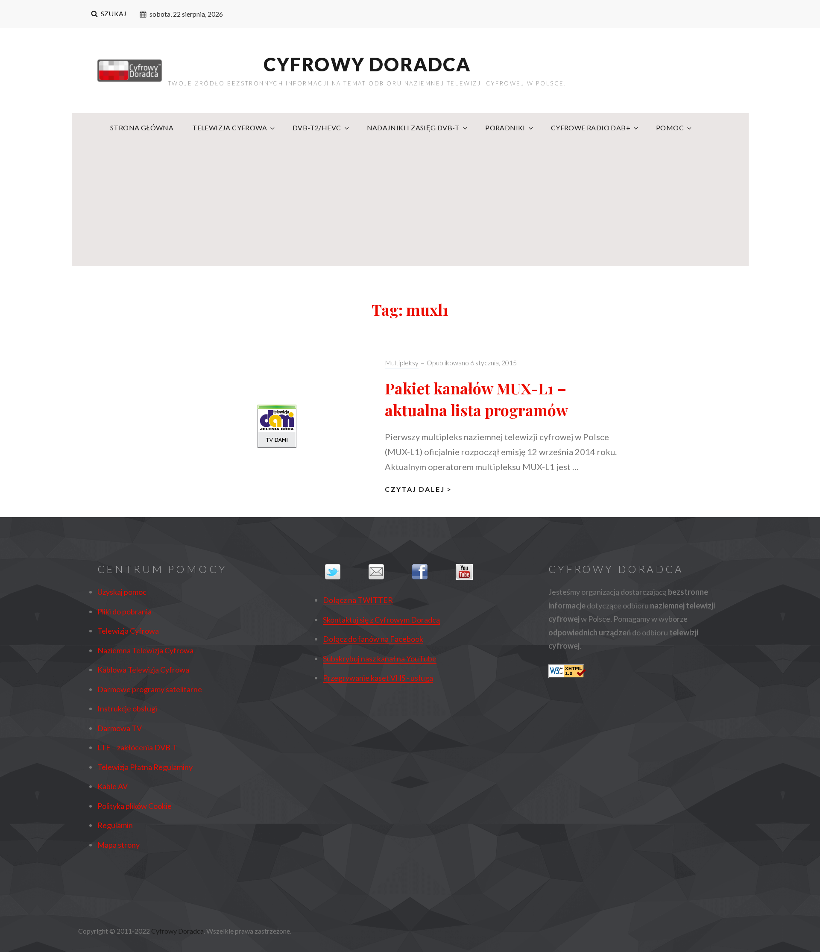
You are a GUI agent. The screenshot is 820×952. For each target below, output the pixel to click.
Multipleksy (402, 362)
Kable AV (112, 786)
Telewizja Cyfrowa (229, 127)
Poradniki (505, 127)
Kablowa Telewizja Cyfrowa (143, 669)
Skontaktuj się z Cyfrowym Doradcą (381, 619)
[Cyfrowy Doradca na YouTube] (475, 572)
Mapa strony (118, 844)
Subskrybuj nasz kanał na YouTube (379, 658)
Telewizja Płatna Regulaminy (145, 767)
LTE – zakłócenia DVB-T (137, 747)
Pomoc (670, 127)
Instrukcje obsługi (127, 708)
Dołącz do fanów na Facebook (373, 638)
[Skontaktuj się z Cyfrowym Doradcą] (388, 571)
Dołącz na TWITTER (358, 600)
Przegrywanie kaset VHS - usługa (378, 677)
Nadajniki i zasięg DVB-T (413, 127)
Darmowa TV (119, 728)
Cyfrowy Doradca (367, 64)
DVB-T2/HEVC (317, 127)
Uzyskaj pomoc (121, 591)
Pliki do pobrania (124, 611)
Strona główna (141, 127)
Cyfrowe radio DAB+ (590, 127)
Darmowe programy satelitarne (149, 689)
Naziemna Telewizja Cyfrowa (145, 650)
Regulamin (115, 825)
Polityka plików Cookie (134, 806)
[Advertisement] (410, 207)
